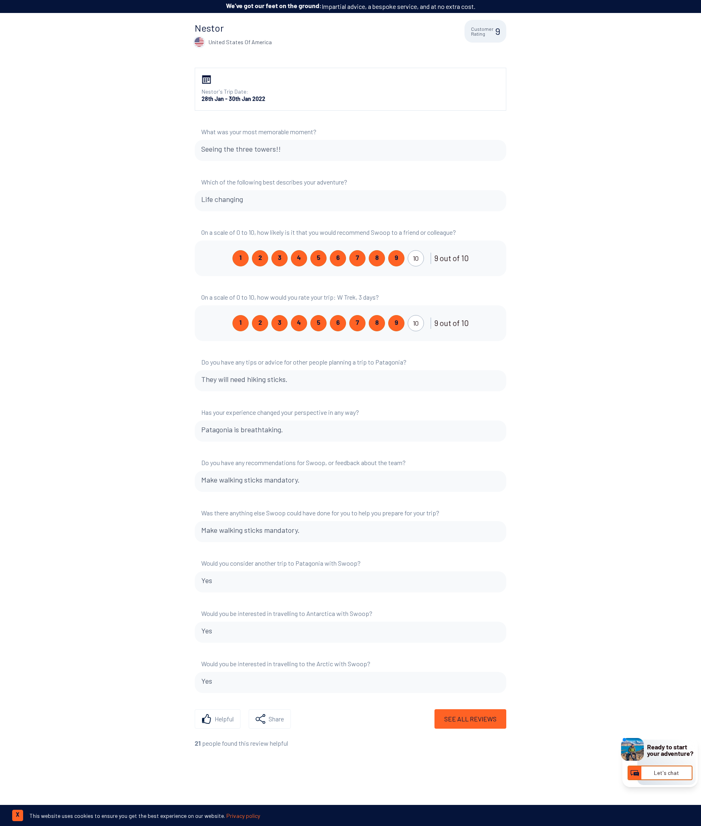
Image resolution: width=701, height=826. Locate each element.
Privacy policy (243, 815)
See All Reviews (470, 719)
